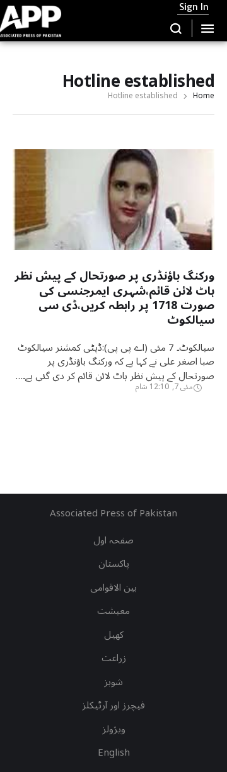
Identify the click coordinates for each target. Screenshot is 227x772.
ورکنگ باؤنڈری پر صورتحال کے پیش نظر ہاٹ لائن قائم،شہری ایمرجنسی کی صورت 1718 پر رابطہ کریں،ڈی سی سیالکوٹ (114, 298)
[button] (176, 28)
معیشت (113, 611)
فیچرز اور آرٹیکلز (113, 705)
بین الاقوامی (113, 587)
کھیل (114, 635)
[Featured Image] (113, 243)
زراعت (114, 658)
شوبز (113, 682)
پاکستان (113, 563)
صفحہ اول (113, 540)
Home (203, 96)
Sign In (194, 7)
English (114, 752)
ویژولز (113, 729)
